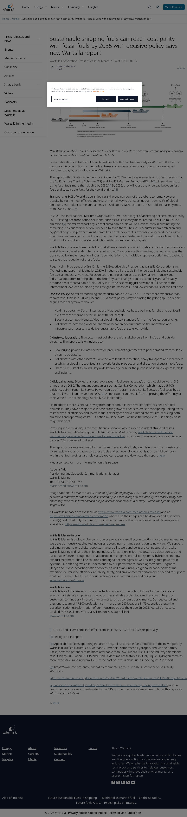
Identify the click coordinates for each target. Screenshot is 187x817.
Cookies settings (61, 99)
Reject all (106, 99)
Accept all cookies (127, 99)
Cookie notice (98, 91)
